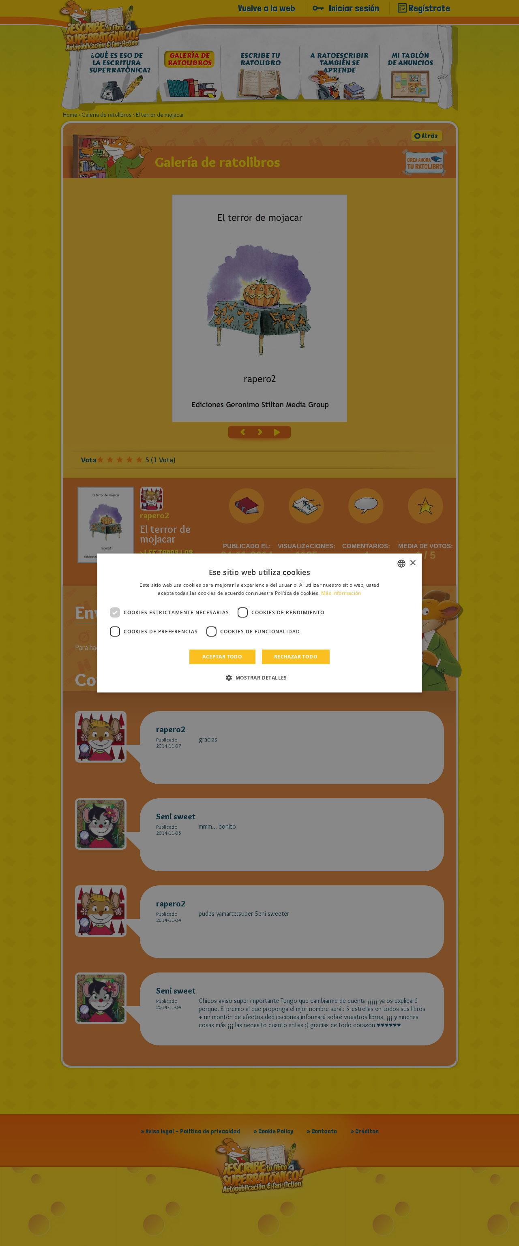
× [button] (413, 563)
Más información (341, 593)
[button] (259, 677)
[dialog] (259, 623)
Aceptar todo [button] (222, 656)
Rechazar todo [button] (295, 656)
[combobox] (401, 564)
